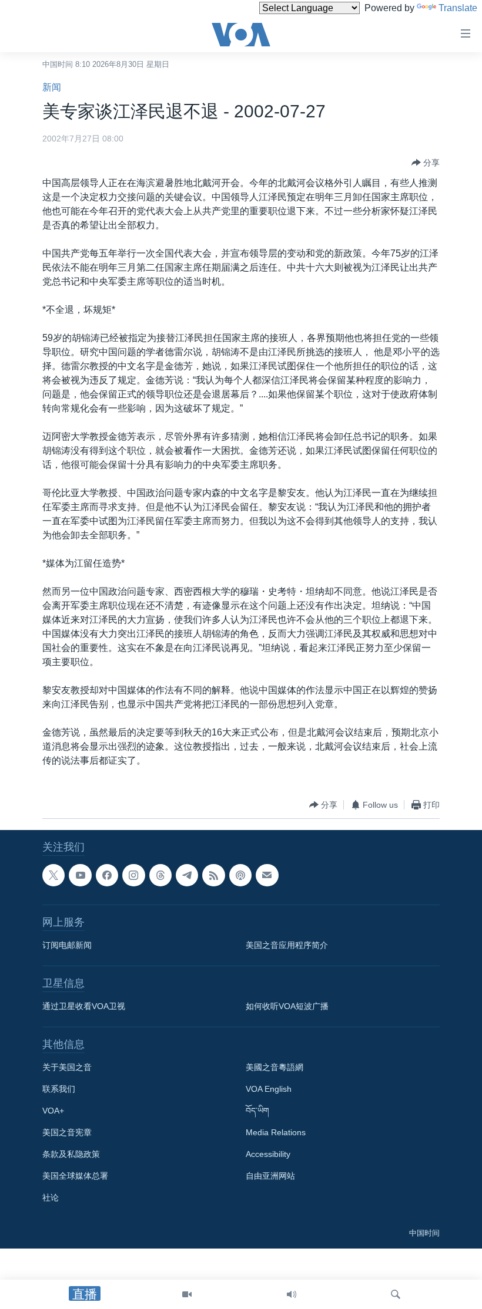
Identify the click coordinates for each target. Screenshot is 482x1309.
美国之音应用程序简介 (287, 945)
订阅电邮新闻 (67, 945)
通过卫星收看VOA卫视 (83, 1006)
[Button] (425, 163)
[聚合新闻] (213, 875)
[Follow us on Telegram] (187, 875)
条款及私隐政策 (71, 1154)
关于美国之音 (67, 1067)
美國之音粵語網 (274, 1067)
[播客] (240, 875)
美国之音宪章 (67, 1132)
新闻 (51, 87)
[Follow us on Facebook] (107, 875)
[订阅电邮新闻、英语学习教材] (267, 875)
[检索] (395, 1294)
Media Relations (276, 1132)
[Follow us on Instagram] (133, 875)
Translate (458, 8)
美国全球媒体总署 (75, 1175)
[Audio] (291, 1294)
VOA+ (53, 1110)
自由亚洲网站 (270, 1175)
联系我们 (58, 1089)
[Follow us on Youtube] (80, 875)
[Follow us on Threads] (160, 875)
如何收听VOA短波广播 (287, 1006)
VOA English (269, 1089)
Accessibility (268, 1154)
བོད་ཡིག (257, 1110)
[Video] (187, 1294)
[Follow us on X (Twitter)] (53, 875)
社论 (50, 1197)
